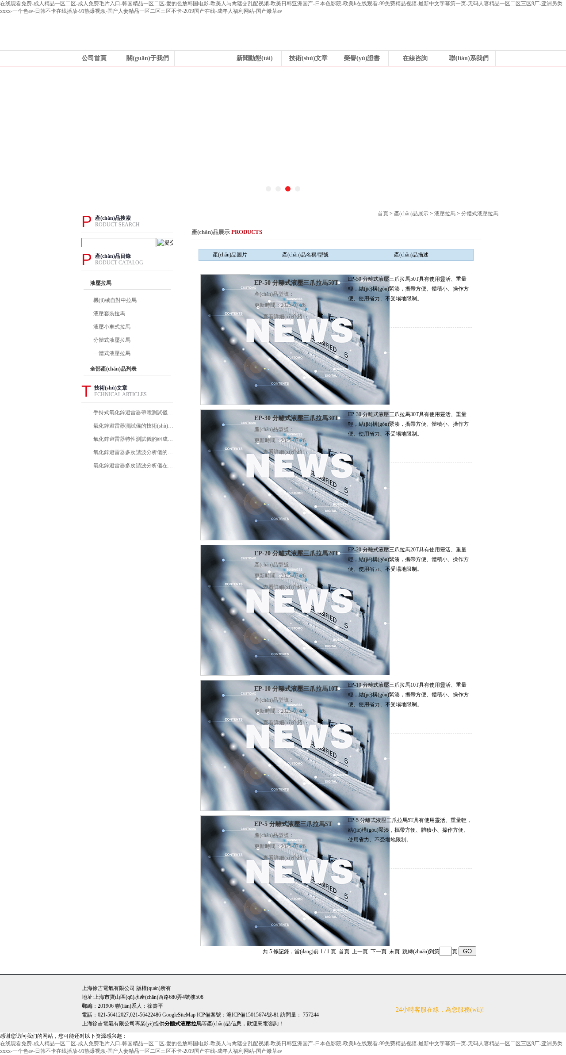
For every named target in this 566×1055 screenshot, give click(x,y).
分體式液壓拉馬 (479, 213)
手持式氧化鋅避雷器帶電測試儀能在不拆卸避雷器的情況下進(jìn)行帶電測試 (134, 412)
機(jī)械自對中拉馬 (115, 300)
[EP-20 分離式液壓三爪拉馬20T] (295, 609)
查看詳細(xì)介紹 (282, 316)
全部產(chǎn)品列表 (113, 369)
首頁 (383, 213)
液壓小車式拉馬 (111, 327)
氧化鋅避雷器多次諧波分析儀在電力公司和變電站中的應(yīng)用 (134, 466)
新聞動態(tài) (255, 58)
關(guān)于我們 (147, 58)
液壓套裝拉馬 (109, 313)
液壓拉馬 (444, 213)
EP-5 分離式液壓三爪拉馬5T (293, 824)
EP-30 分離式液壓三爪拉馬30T (296, 418)
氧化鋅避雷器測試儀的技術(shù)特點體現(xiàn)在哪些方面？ (134, 426)
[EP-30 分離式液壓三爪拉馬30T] (295, 474)
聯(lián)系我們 (469, 58)
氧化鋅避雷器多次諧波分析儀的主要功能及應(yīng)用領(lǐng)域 (134, 452)
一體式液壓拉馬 (111, 353)
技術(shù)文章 (308, 58)
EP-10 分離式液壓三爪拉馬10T (296, 688)
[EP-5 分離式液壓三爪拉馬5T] (295, 880)
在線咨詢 (415, 58)
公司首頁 (94, 58)
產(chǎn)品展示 (201, 58)
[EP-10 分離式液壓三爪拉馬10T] (295, 745)
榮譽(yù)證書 (362, 58)
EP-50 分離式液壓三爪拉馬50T (296, 282)
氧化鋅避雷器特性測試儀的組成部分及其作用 (134, 439)
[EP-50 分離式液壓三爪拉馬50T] (295, 339)
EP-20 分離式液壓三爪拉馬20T (296, 553)
